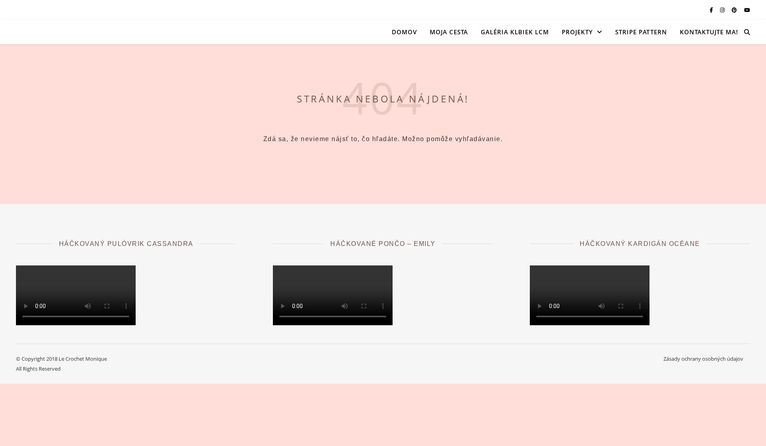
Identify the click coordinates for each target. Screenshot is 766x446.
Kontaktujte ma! (709, 32)
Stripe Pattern (641, 32)
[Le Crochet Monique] (96, 31)
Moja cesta (449, 32)
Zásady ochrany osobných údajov (703, 358)
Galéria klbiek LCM (515, 32)
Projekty (577, 32)
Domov (404, 32)
